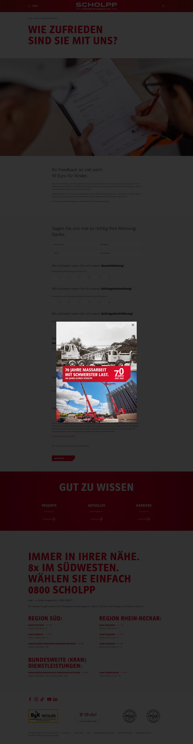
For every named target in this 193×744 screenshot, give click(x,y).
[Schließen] (133, 325)
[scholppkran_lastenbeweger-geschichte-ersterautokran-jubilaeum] (96, 322)
